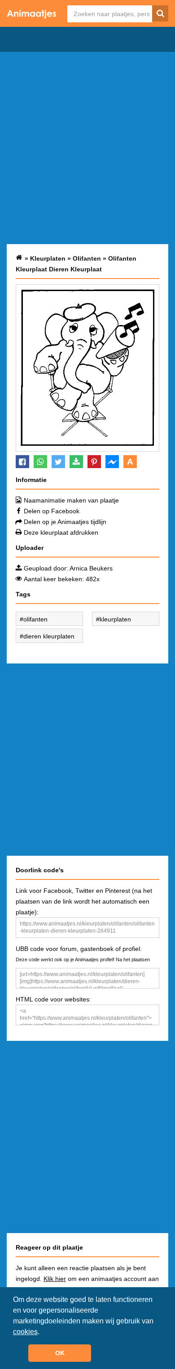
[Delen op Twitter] (58, 461)
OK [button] (60, 1352)
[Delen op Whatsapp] (40, 461)
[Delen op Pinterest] (94, 461)
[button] (42, 1332)
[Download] (76, 461)
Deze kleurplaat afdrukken (61, 532)
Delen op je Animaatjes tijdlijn (65, 521)
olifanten (35, 619)
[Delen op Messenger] (112, 461)
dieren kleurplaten (48, 636)
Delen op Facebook (51, 511)
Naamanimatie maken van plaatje (71, 500)
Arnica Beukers (91, 568)
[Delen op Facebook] (22, 461)
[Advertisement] (87, 148)
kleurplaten (115, 619)
